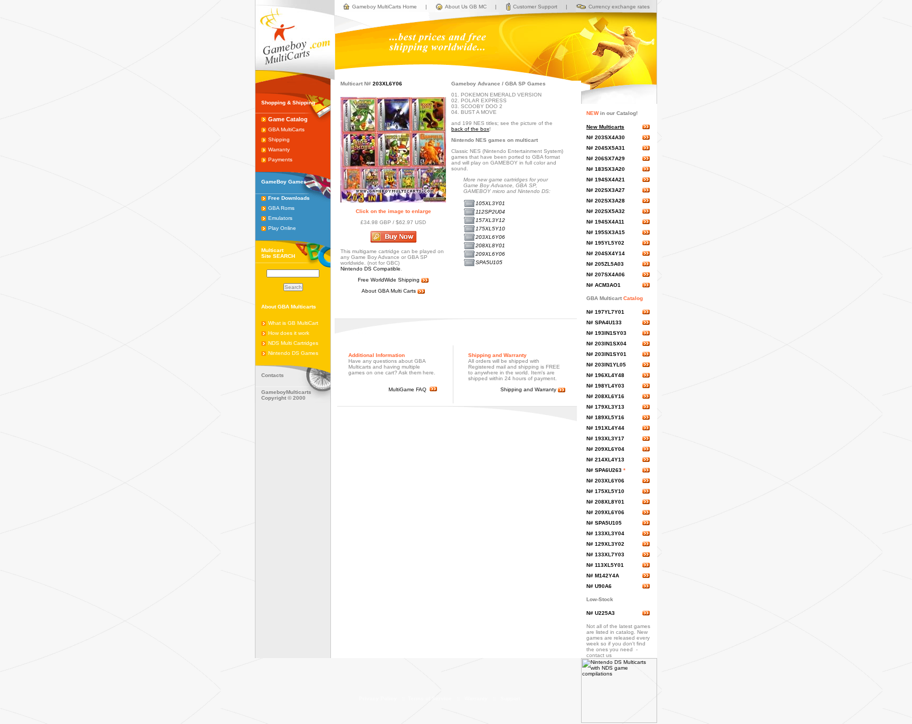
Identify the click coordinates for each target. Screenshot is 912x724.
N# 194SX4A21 (605, 179)
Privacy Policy (378, 698)
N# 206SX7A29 (605, 158)
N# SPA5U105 (604, 523)
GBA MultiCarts (286, 129)
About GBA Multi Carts (389, 291)
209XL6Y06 (490, 254)
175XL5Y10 (490, 228)
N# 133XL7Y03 (605, 554)
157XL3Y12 (490, 220)
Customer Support (535, 6)
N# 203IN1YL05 (606, 365)
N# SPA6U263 (604, 470)
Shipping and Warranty (529, 389)
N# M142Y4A (602, 575)
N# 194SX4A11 (605, 222)
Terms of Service (430, 698)
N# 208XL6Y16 (605, 396)
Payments (280, 159)
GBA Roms (281, 208)
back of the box (470, 129)
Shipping (279, 139)
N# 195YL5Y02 (605, 243)
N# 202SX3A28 (605, 201)
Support (510, 698)
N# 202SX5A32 (605, 211)
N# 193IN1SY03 (606, 333)
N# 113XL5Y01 (605, 565)
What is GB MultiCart (293, 323)
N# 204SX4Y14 (605, 253)
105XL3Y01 (490, 203)
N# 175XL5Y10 (605, 491)
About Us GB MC (466, 6)
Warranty (279, 149)
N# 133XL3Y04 (605, 533)
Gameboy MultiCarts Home (384, 6)
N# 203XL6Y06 (605, 481)
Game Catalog (288, 119)
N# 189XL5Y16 (605, 417)
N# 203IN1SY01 (606, 354)
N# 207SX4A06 (605, 274)
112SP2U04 (490, 212)
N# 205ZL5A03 (605, 264)
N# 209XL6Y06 (605, 512)
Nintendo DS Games (293, 353)
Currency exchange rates (619, 6)
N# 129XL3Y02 (605, 544)
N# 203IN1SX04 (606, 343)
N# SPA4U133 (604, 322)
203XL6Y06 (490, 237)
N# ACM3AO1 (603, 285)
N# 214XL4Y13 (605, 459)
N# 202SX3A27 (605, 190)
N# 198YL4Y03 (605, 386)
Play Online (282, 228)
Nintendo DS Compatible (370, 269)
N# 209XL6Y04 (605, 449)
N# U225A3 (600, 613)
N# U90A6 (599, 586)
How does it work (288, 333)
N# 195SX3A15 (605, 232)
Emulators (280, 218)
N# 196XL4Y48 (605, 375)
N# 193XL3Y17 (605, 438)
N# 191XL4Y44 (605, 428)
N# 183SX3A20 (605, 169)
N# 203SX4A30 (605, 137)
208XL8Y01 (490, 245)
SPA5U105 (489, 262)
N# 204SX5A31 (605, 148)
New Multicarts (605, 127)
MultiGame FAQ (409, 389)
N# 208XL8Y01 (605, 502)
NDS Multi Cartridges (293, 343)
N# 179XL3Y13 (605, 407)
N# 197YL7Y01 (605, 312)
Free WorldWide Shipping (389, 280)
